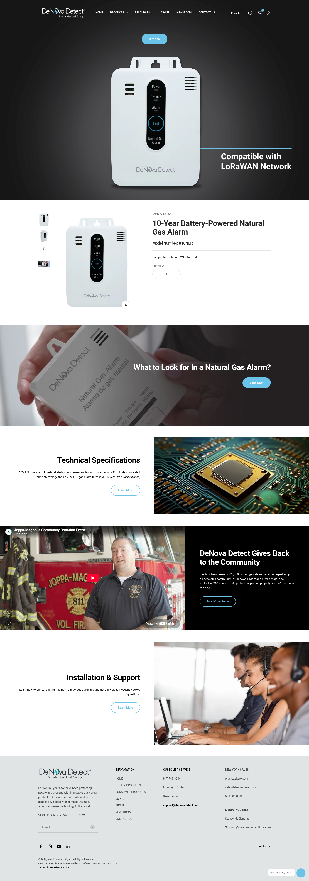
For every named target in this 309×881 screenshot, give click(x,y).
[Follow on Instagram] (49, 846)
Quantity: (158, 266)
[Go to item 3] (44, 252)
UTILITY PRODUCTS (128, 785)
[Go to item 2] (44, 237)
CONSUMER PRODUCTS (130, 792)
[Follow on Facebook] (40, 846)
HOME (99, 12)
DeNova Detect (161, 213)
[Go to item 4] (44, 264)
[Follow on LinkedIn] (68, 846)
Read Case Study (218, 601)
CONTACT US (207, 12)
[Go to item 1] (44, 219)
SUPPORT (121, 799)
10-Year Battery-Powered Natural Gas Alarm (208, 227)
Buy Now (154, 39)
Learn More (125, 490)
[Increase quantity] (175, 274)
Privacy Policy (61, 867)
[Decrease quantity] (158, 274)
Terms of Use (45, 867)
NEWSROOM (184, 12)
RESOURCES (142, 12)
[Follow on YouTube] (59, 846)
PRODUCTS (117, 12)
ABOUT (165, 12)
